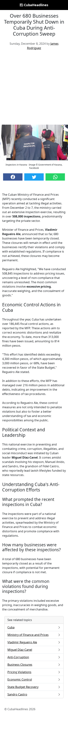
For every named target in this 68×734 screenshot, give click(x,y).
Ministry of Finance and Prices (28, 635)
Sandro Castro (17, 694)
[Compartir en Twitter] (34, 177)
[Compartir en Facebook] (12, 177)
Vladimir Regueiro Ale (22, 642)
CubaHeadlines (35, 5)
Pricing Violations (19, 672)
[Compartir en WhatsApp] (55, 177)
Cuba (11, 627)
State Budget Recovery (22, 687)
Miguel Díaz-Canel (19, 650)
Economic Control (19, 679)
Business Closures (19, 665)
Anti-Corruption (18, 657)
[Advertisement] (34, 89)
